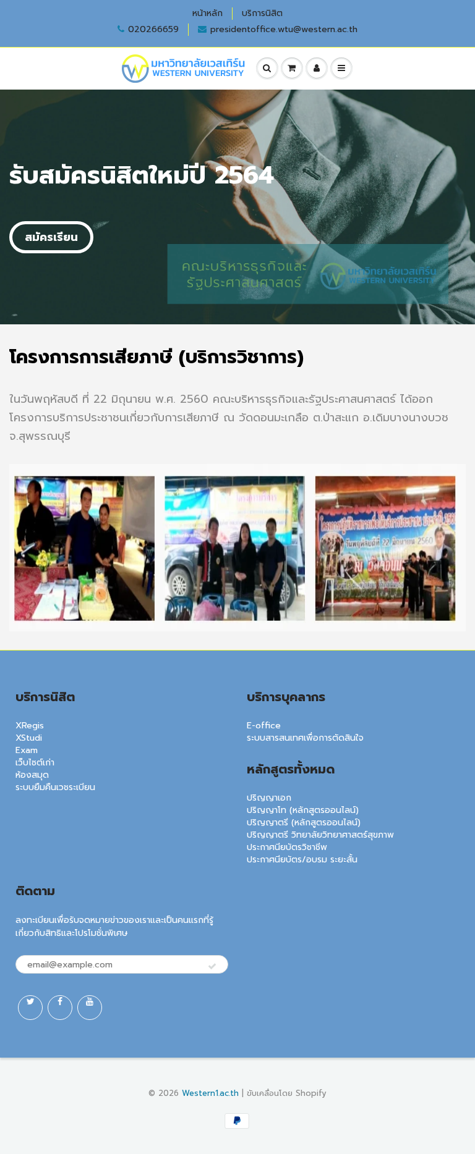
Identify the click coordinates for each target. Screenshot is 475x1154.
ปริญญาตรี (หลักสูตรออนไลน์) (304, 822)
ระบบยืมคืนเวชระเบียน (55, 787)
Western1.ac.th (210, 1093)
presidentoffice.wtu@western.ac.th (283, 29)
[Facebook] (60, 1007)
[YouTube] (89, 1007)
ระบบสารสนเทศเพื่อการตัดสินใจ (305, 737)
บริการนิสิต (262, 13)
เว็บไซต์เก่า (34, 762)
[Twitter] (30, 1007)
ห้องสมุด (32, 775)
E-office (264, 725)
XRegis (29, 725)
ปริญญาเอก (269, 797)
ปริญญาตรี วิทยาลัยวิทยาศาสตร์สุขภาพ (320, 834)
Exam (26, 750)
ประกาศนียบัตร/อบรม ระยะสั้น (302, 859)
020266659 (153, 29)
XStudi (28, 737)
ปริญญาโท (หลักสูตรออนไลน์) (303, 810)
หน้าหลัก (207, 13)
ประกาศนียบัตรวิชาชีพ (287, 847)
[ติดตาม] (212, 967)
